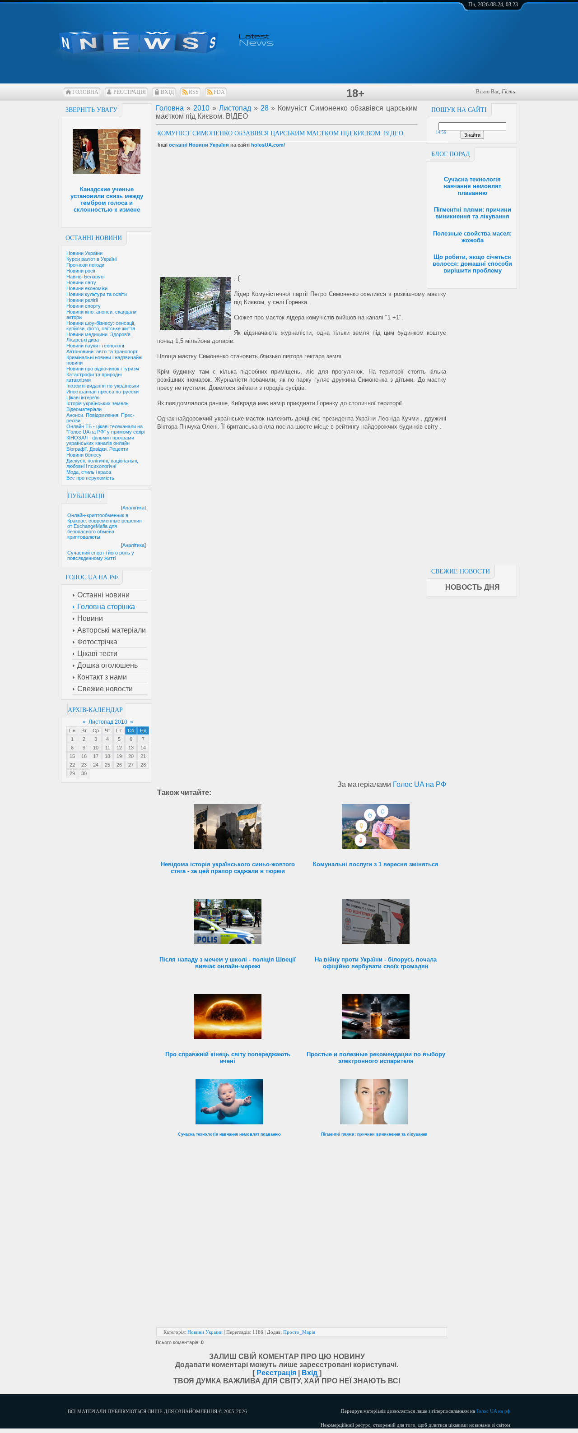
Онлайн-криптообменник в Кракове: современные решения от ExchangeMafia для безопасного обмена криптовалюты (104, 526)
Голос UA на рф (493, 1411)
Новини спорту (83, 306)
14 (143, 747)
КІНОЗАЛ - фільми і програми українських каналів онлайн (100, 440)
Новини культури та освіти (96, 294)
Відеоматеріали (84, 409)
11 (107, 747)
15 (72, 756)
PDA (219, 92)
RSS (194, 92)
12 (119, 747)
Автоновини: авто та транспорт (102, 351)
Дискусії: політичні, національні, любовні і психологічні (102, 463)
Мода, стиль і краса (88, 472)
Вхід (167, 92)
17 (95, 756)
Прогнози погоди (85, 265)
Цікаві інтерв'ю (82, 397)
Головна (85, 92)
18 (107, 756)
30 (84, 773)
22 (72, 764)
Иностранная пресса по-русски (102, 391)
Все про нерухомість (90, 478)
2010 (201, 108)
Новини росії (80, 270)
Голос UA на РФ (419, 784)
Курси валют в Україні (91, 259)
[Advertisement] (472, 424)
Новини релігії (82, 300)
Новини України (84, 253)
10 (95, 747)
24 (95, 764)
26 (119, 764)
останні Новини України (199, 145)
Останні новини (93, 238)
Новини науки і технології (95, 345)
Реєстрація (129, 92)
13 (131, 747)
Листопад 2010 (108, 722)
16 (84, 756)
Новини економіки (86, 288)
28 (143, 764)
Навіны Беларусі (85, 276)
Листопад (235, 108)
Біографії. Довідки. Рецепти (97, 449)
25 (107, 764)
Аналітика (133, 507)
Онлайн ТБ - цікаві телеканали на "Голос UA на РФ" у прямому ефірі (105, 429)
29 (72, 773)
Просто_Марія (299, 1332)
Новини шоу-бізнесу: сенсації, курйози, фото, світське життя (100, 325)
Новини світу (81, 282)
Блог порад (450, 154)
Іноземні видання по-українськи (102, 385)
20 (131, 756)
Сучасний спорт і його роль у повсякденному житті (100, 555)
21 (143, 756)
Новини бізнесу (84, 455)
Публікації (86, 496)
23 (84, 764)
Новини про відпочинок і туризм (102, 368)
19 (119, 756)
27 (131, 764)
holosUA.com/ (268, 145)
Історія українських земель (97, 403)
